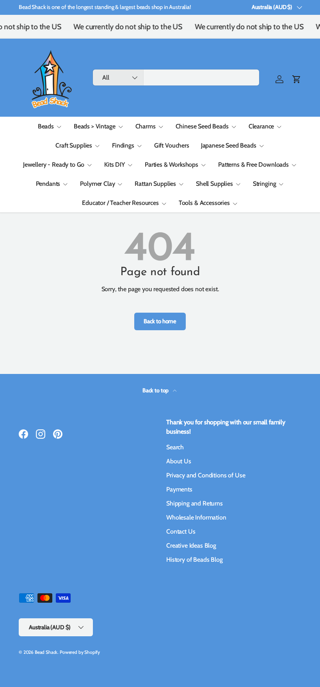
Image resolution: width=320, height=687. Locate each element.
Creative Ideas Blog (191, 545)
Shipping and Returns (194, 503)
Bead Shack (46, 652)
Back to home (160, 321)
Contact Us (180, 531)
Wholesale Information (196, 517)
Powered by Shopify (80, 652)
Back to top (156, 390)
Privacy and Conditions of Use (205, 475)
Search (175, 447)
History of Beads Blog (194, 559)
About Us (178, 461)
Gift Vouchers (171, 145)
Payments (179, 489)
